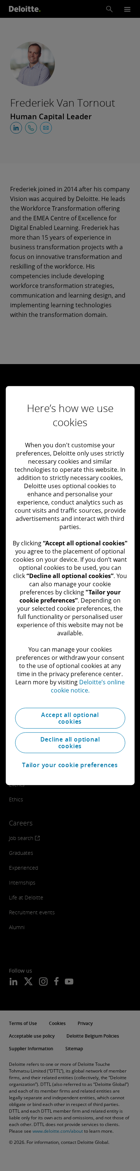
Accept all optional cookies (70, 718)
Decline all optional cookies (70, 742)
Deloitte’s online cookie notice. (88, 686)
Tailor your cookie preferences (70, 765)
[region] (70, 585)
